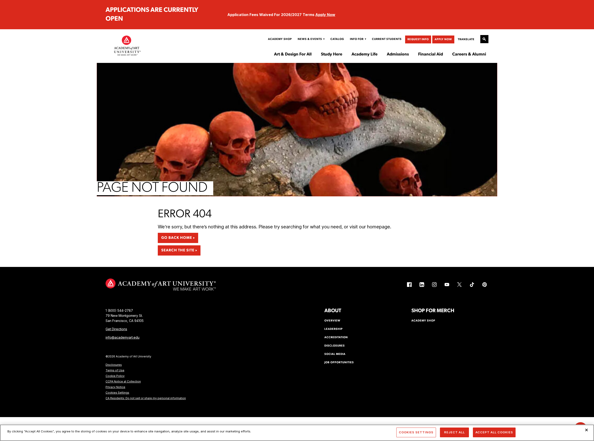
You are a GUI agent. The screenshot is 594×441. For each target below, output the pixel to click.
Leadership (333, 329)
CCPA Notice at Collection (123, 381)
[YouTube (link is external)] (447, 285)
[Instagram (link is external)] (434, 285)
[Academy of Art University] (127, 45)
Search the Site (177, 250)
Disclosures (114, 364)
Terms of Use (115, 370)
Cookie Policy (115, 376)
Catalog (337, 39)
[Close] (586, 430)
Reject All (454, 432)
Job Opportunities (339, 362)
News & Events (310, 39)
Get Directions (116, 329)
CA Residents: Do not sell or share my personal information (146, 398)
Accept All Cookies (494, 432)
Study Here (331, 54)
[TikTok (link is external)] (472, 285)
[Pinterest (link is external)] (484, 285)
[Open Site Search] (484, 39)
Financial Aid (430, 54)
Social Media (334, 354)
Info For (357, 39)
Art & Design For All (293, 54)
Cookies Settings (117, 392)
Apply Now (325, 14)
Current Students (387, 39)
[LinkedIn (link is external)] (422, 285)
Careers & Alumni (469, 54)
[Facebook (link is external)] (409, 285)
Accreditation (336, 337)
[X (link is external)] (459, 285)
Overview (332, 320)
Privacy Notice (115, 387)
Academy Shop (280, 39)
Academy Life (365, 54)
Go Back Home (176, 238)
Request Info (418, 39)
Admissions (398, 54)
